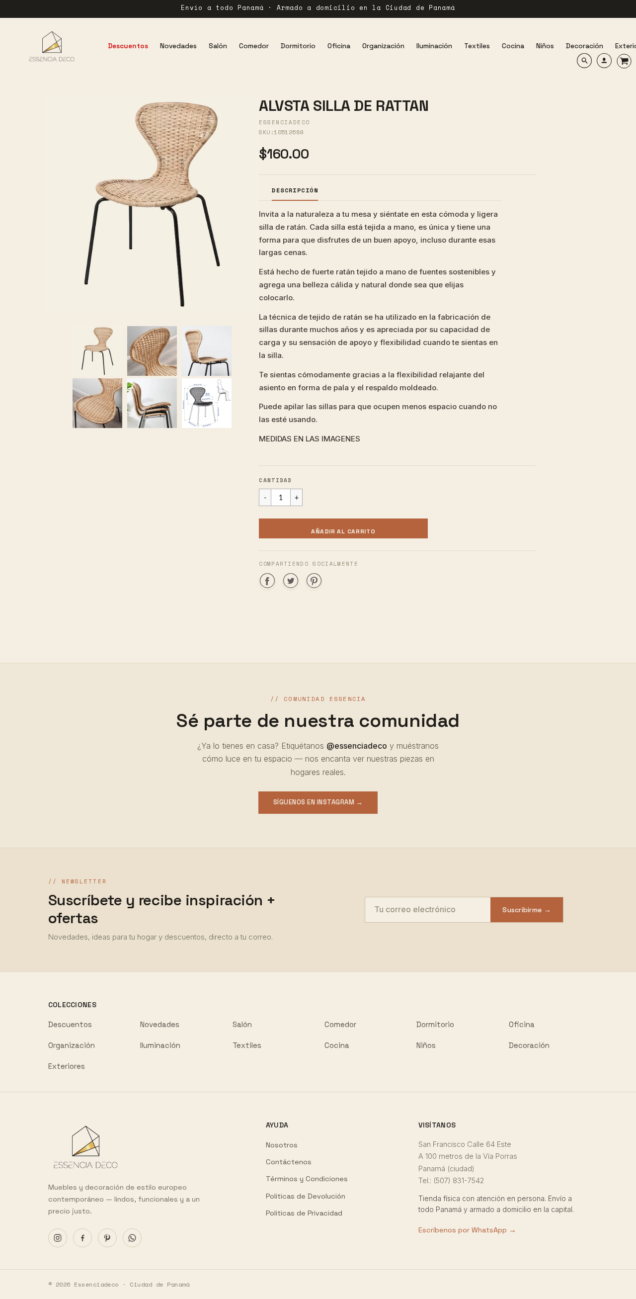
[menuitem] (128, 46)
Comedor (340, 1024)
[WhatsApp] (132, 1237)
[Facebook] (82, 1237)
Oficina (522, 1024)
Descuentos (70, 1024)
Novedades (159, 1024)
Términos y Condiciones (307, 1178)
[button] (343, 528)
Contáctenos (289, 1161)
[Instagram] (57, 1237)
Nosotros (282, 1144)
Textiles (247, 1045)
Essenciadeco (284, 122)
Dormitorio (435, 1024)
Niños (426, 1045)
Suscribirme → (526, 909)
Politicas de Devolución (305, 1196)
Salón (242, 1024)
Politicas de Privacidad (304, 1213)
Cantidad (275, 480)
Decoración (529, 1045)
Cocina (336, 1045)
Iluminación (160, 1045)
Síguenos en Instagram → (318, 802)
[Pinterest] (107, 1237)
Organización (71, 1045)
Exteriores (66, 1066)
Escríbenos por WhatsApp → (467, 1229)
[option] (152, 204)
